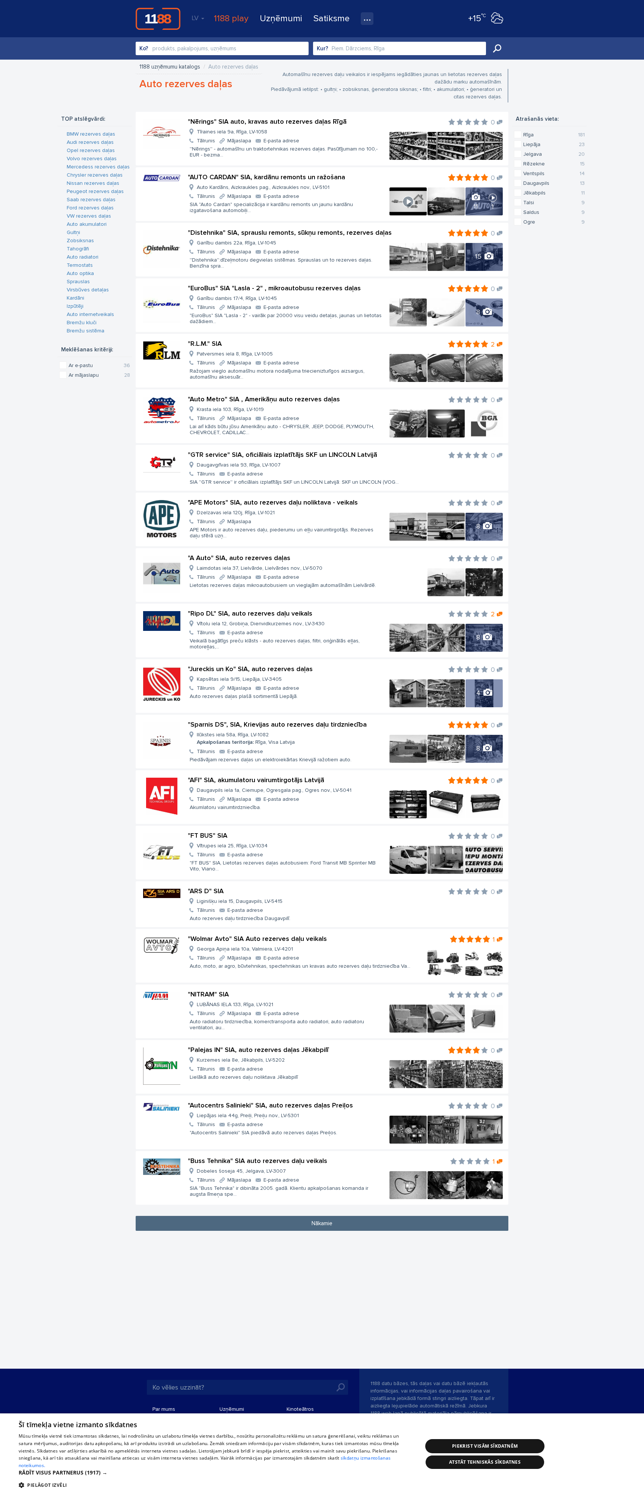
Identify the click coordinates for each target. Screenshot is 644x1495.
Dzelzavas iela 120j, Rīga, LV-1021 (236, 512)
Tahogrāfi (78, 249)
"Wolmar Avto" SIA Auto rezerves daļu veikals (257, 939)
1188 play (231, 18)
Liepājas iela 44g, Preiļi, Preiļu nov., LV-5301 (248, 1115)
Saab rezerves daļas (91, 199)
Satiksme (331, 18)
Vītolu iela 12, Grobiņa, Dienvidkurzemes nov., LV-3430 (261, 623)
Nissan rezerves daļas (93, 183)
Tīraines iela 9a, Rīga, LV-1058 (232, 132)
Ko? (143, 48)
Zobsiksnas (80, 240)
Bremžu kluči (82, 322)
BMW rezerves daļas (91, 134)
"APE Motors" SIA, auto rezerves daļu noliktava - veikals (273, 502)
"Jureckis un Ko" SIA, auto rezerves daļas (250, 669)
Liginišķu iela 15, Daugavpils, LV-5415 (239, 901)
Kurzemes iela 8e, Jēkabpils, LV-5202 (241, 1060)
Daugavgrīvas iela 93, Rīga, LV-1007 (239, 465)
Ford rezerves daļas (90, 208)
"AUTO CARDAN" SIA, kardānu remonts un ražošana (266, 177)
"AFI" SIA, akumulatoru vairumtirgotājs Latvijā (256, 780)
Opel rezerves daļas (91, 150)
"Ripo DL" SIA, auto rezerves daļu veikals (250, 613)
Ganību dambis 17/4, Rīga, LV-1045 (237, 298)
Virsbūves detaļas (88, 290)
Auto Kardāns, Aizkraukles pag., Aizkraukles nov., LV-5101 (263, 187)
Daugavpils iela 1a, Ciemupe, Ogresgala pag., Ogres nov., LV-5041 (274, 790)
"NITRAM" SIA (208, 994)
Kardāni (75, 298)
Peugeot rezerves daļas (95, 191)
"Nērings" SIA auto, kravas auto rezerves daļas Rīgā (267, 121)
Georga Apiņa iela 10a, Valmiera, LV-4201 (245, 949)
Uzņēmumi (281, 18)
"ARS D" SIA (206, 891)
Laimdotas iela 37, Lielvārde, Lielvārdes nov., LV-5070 (259, 568)
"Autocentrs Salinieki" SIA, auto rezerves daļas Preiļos (270, 1105)
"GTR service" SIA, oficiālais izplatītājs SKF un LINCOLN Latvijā (282, 455)
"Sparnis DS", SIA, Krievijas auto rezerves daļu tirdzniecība (277, 724)
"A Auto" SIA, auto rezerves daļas (239, 558)
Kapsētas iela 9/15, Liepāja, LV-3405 (239, 679)
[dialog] (322, 1454)
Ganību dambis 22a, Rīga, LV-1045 (236, 243)
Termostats (80, 265)
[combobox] (222, 48)
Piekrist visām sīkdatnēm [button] (485, 1446)
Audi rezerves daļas (90, 142)
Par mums (163, 1409)
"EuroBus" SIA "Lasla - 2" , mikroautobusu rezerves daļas (274, 288)
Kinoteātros (300, 1409)
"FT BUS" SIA (207, 835)
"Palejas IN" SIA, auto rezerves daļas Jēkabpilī (258, 1050)
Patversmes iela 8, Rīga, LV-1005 (235, 354)
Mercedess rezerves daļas (98, 167)
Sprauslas (78, 281)
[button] (215, 1472)
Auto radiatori (82, 257)
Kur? (322, 48)
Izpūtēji (75, 306)
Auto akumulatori (87, 224)
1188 (158, 18)
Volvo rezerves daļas (92, 158)
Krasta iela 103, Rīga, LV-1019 (230, 409)
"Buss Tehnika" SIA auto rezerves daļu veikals (257, 1161)
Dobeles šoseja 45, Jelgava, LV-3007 (241, 1171)
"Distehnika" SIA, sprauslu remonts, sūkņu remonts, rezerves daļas (290, 232)
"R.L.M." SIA (205, 343)
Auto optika (80, 273)
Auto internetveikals (90, 314)
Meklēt (497, 48)
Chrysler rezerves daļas (95, 175)
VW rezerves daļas (89, 216)
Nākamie (322, 1223)
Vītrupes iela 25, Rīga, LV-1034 (232, 846)
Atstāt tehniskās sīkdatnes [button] (485, 1462)
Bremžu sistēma (85, 331)
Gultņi (73, 232)
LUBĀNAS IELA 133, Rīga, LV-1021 (235, 1004)
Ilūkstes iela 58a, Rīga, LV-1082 (246, 738)
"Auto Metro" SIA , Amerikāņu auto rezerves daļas (264, 399)
